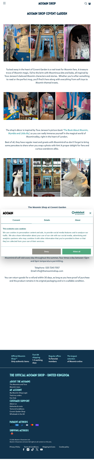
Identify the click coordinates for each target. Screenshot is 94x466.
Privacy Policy (15, 447)
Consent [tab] (16, 220)
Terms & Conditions (17, 409)
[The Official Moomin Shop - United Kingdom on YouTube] (41, 450)
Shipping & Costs (48, 447)
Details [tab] (47, 220)
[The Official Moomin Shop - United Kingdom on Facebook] (23, 450)
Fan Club (13, 398)
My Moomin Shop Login (18, 393)
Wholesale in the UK (17, 414)
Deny (46, 252)
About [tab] (77, 220)
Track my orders (16, 395)
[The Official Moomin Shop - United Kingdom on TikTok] (32, 450)
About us (13, 404)
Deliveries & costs (16, 406)
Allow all (76, 252)
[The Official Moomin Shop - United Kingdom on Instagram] (28, 450)
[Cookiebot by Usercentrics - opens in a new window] (73, 213)
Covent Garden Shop (17, 411)
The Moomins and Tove (18, 384)
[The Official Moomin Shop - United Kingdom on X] (37, 450)
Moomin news (15, 387)
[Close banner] (90, 213)
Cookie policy (64, 447)
